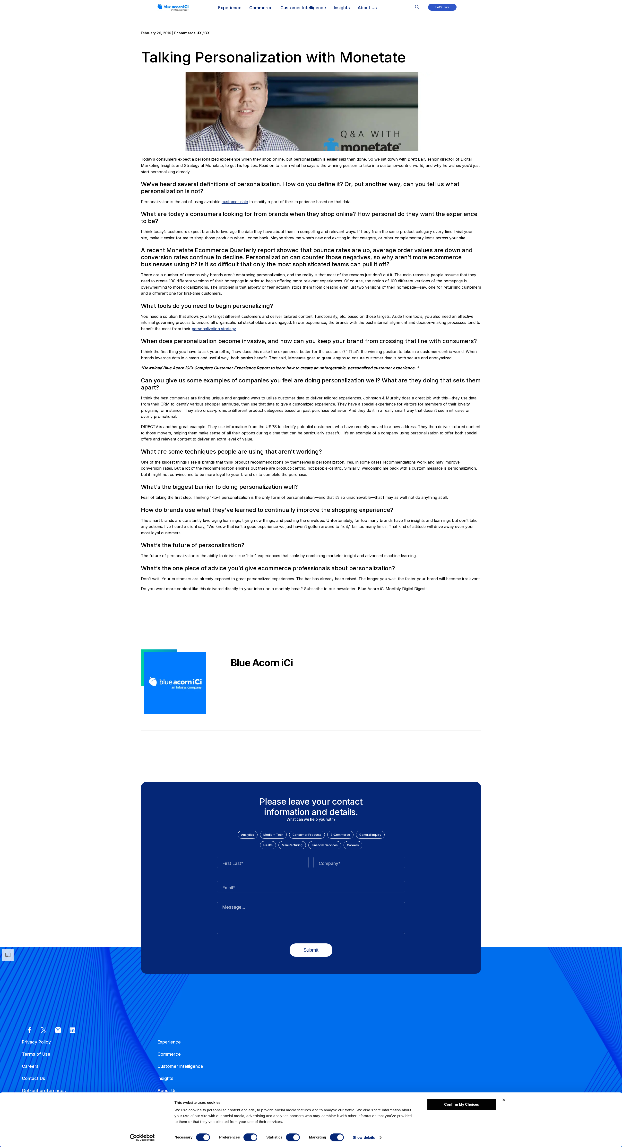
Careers (353, 845)
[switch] (250, 1137)
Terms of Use (36, 1054)
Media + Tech (273, 835)
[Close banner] (503, 1100)
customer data (235, 201)
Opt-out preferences (44, 1090)
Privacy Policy (36, 1041)
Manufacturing (292, 845)
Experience (169, 1041)
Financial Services (325, 845)
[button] (417, 6)
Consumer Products (307, 835)
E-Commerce (340, 835)
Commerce (169, 1054)
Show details (364, 1137)
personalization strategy (214, 328)
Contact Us (33, 1078)
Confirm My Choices (461, 1104)
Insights (165, 1078)
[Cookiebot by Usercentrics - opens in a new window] (142, 1137)
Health (268, 845)
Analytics (247, 835)
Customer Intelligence (180, 1066)
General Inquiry (370, 835)
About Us (167, 1090)
